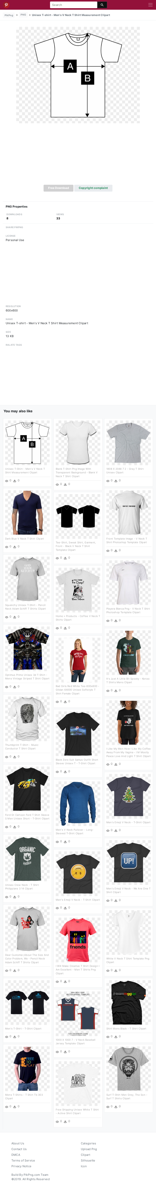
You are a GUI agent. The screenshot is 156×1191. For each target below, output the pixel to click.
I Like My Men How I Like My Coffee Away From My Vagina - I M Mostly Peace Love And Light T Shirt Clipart (128, 752)
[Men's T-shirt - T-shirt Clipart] (27, 1002)
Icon (84, 1166)
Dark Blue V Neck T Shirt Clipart (24, 538)
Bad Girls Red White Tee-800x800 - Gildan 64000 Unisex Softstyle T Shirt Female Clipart (77, 690)
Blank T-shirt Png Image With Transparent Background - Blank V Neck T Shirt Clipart (77, 472)
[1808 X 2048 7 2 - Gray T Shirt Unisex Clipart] (128, 442)
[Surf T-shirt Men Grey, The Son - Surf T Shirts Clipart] (128, 1068)
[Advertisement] (78, 156)
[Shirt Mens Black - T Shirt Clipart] (128, 1002)
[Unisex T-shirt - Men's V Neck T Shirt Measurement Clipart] (78, 75)
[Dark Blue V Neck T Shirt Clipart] (27, 512)
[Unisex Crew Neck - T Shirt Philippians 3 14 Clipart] (27, 859)
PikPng (9, 15)
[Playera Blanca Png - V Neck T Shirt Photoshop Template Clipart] (128, 582)
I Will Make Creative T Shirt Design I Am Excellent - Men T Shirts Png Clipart (77, 969)
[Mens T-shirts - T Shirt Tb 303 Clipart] (27, 1068)
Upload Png (89, 1149)
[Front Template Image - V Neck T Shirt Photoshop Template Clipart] (128, 512)
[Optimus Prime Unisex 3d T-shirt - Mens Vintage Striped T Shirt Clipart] (27, 648)
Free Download (58, 188)
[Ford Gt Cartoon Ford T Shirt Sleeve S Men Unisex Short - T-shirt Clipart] (27, 789)
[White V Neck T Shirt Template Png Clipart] (128, 932)
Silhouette (88, 1160)
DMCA (15, 1155)
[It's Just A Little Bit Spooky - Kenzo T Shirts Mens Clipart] (128, 652)
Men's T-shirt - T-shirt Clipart (23, 1028)
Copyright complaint (93, 188)
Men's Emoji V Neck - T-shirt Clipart (128, 822)
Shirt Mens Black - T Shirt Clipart (126, 1028)
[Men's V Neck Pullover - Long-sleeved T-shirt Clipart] (78, 803)
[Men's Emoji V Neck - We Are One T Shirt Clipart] (128, 862)
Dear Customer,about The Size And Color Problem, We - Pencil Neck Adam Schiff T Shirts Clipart (27, 958)
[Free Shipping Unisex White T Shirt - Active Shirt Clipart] (78, 1083)
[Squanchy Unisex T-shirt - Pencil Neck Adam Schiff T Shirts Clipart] (27, 579)
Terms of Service (23, 1160)
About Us (17, 1143)
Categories (88, 1143)
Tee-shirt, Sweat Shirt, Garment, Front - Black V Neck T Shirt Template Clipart (76, 546)
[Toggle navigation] (150, 5)
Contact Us (19, 1149)
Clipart (85, 1155)
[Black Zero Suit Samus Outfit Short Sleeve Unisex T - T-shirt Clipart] (78, 733)
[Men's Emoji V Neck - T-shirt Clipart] (128, 796)
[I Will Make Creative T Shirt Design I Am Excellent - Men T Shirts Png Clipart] (78, 940)
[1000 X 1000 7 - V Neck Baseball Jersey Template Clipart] (78, 1013)
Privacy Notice (21, 1166)
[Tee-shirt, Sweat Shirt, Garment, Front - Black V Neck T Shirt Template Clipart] (78, 516)
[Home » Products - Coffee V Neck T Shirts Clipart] (78, 590)
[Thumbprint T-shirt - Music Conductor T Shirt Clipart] (27, 718)
